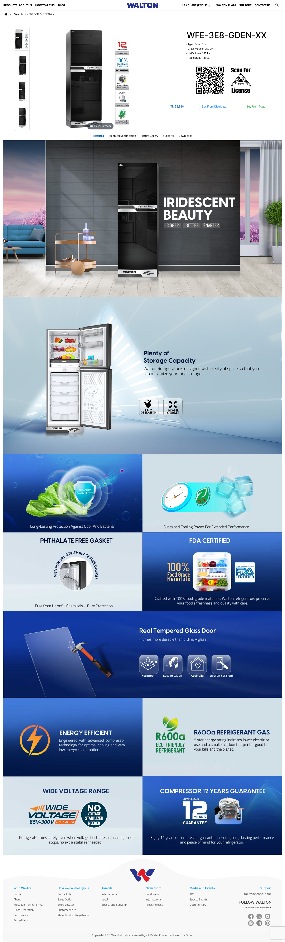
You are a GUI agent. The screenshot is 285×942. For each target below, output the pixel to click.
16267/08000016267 (257, 894)
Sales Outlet (65, 899)
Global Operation (24, 910)
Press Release (154, 904)
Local (105, 899)
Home (17, 894)
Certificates (21, 915)
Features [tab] (98, 135)
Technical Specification (122, 135)
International (109, 894)
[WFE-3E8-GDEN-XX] (22, 40)
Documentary (198, 904)
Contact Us (64, 894)
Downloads (185, 135)
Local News (153, 894)
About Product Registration (74, 915)
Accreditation (22, 920)
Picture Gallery (149, 135)
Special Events (199, 899)
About (17, 899)
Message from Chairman (29, 904)
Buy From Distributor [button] (214, 106)
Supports (168, 135)
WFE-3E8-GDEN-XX (41, 14)
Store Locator (66, 904)
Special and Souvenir (114, 904)
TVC (192, 894)
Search (18, 14)
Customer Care (67, 910)
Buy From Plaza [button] (255, 106)
